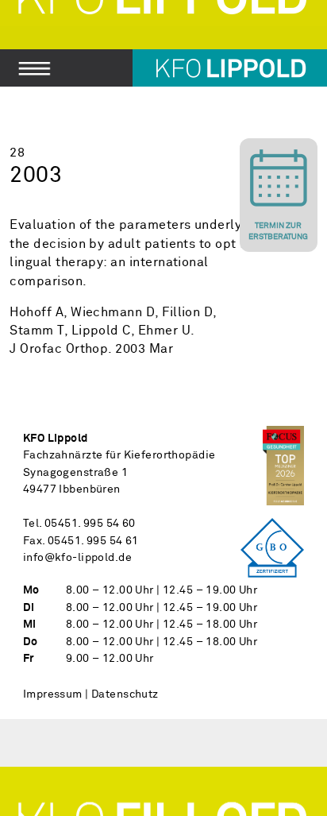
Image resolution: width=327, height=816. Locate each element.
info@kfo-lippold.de (77, 557)
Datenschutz (125, 694)
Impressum (53, 694)
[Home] (163, 43)
